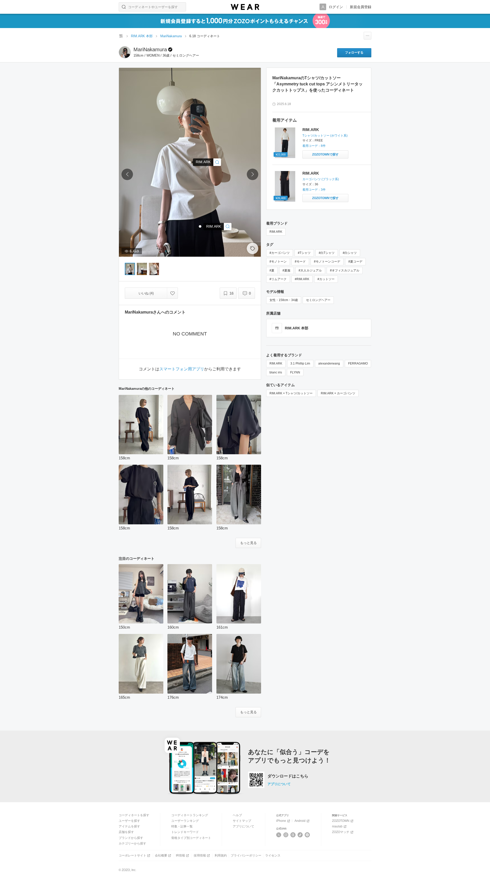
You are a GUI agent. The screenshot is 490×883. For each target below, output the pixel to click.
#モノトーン (278, 261)
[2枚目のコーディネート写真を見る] (142, 269)
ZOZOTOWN (340, 821)
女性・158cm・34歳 (284, 300)
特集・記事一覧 (182, 826)
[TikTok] (300, 834)
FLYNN (295, 372)
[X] (278, 834)
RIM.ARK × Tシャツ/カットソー (291, 393)
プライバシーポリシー (246, 855)
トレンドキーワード (185, 832)
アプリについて (279, 784)
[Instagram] (286, 834)
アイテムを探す (129, 826)
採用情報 (200, 855)
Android (300, 821)
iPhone (281, 821)
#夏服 (286, 270)
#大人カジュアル (310, 270)
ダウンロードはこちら (287, 776)
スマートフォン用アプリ (181, 369)
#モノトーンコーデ (327, 261)
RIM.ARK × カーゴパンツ (338, 393)
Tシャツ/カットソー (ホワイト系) (325, 135)
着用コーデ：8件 (314, 146)
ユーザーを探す (129, 821)
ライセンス (272, 855)
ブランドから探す (131, 838)
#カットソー (326, 279)
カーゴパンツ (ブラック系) (320, 179)
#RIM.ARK (302, 279)
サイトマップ (242, 821)
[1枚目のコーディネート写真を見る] (130, 269)
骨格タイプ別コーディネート (191, 838)
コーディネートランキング (189, 815)
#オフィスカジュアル (344, 270)
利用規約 (221, 855)
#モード (300, 261)
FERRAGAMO (358, 363)
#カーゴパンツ (280, 253)
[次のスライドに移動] (252, 174)
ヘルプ (237, 815)
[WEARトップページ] (121, 36)
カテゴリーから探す (132, 843)
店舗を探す (126, 832)
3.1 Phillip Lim (300, 363)
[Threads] (293, 834)
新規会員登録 (360, 7)
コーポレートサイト (132, 855)
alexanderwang (329, 363)
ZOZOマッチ (340, 832)
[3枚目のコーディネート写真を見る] (154, 269)
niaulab (337, 826)
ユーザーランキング (185, 821)
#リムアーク (278, 279)
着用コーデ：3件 (314, 189)
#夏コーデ (355, 261)
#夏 (272, 270)
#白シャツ (350, 253)
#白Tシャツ (327, 253)
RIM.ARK (310, 129)
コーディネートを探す (134, 815)
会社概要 (161, 855)
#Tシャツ (304, 253)
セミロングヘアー (318, 300)
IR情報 (180, 855)
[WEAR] (245, 7)
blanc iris (276, 372)
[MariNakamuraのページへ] (125, 52)
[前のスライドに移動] (127, 174)
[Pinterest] (307, 834)
